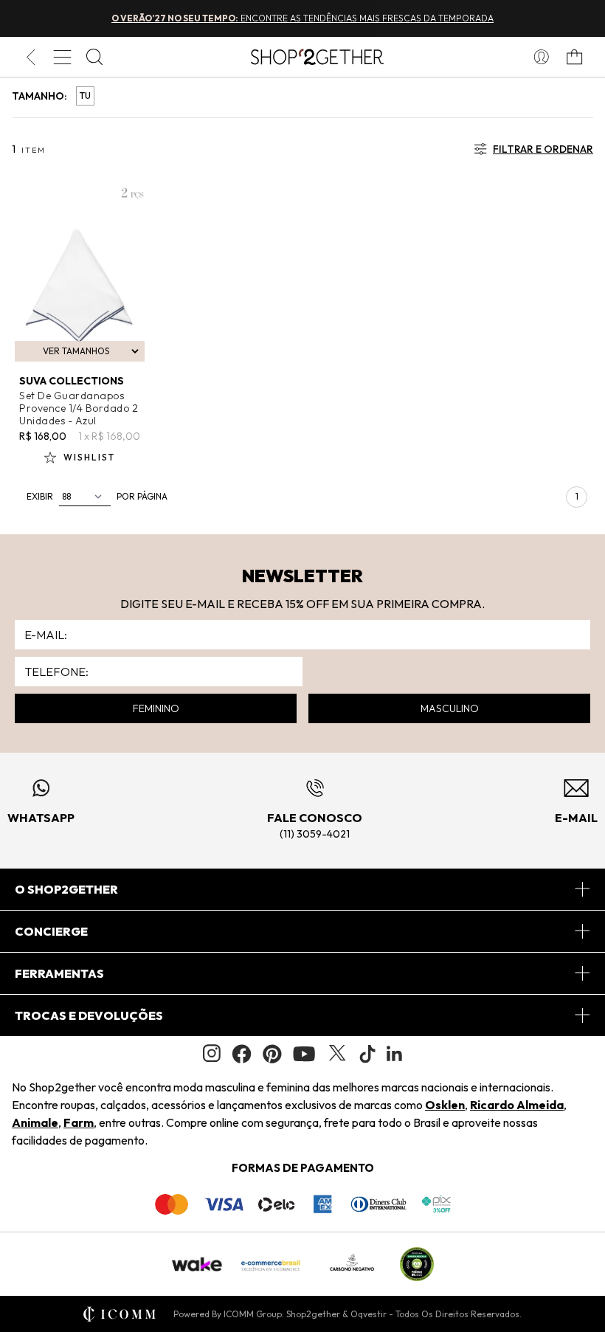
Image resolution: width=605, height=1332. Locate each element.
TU (85, 95)
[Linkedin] (395, 1053)
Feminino (156, 708)
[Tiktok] (367, 1053)
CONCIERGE (51, 931)
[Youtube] (304, 1054)
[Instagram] (212, 1053)
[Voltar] (30, 57)
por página (142, 496)
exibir (40, 496)
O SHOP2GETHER (66, 889)
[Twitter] (337, 1054)
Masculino (450, 708)
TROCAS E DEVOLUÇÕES (89, 1015)
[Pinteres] (272, 1053)
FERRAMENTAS (59, 973)
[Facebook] (242, 1053)
